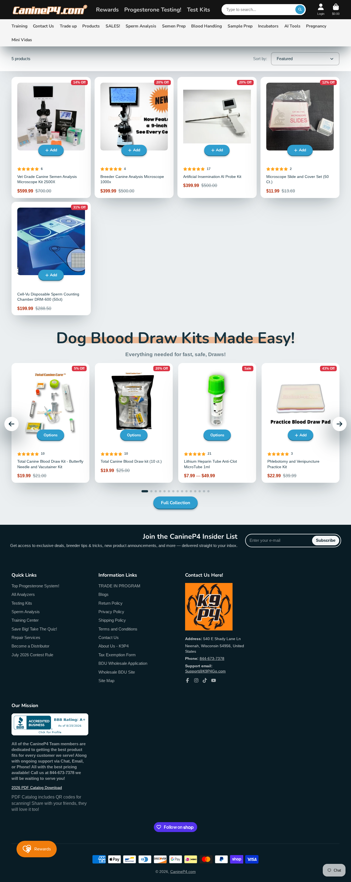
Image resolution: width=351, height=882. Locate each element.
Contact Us (43, 26)
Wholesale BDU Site (116, 672)
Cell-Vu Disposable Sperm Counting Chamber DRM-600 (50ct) (51, 259)
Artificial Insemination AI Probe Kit (217, 137)
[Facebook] (187, 680)
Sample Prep (240, 26)
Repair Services (26, 637)
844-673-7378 (212, 658)
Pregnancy (316, 26)
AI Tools (292, 26)
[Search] (300, 9)
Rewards (107, 9)
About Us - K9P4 (113, 646)
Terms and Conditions (117, 629)
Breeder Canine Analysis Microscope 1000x (134, 137)
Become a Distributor (30, 646)
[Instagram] (196, 680)
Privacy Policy (111, 611)
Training (19, 26)
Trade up (68, 26)
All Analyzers (23, 594)
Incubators (268, 26)
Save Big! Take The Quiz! (34, 629)
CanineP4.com (183, 871)
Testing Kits (22, 603)
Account (320, 9)
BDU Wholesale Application (122, 663)
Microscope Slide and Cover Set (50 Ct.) (300, 137)
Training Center (25, 620)
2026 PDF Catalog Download (37, 787)
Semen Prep (174, 26)
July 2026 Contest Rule (32, 654)
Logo (50, 9)
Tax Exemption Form (117, 654)
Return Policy (110, 603)
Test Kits (198, 9)
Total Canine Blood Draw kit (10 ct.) (134, 423)
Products (91, 26)
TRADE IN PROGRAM (119, 586)
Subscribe (325, 540)
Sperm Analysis (141, 26)
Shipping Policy (112, 620)
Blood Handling (206, 26)
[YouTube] (213, 680)
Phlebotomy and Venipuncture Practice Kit (300, 423)
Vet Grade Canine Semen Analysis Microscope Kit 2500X (51, 137)
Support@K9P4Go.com (205, 671)
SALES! (113, 26)
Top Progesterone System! (35, 586)
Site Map (106, 680)
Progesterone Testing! (152, 9)
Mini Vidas (22, 40)
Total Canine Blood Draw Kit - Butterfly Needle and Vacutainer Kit (50, 423)
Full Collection (175, 503)
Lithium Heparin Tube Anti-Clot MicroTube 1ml (217, 423)
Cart (335, 9)
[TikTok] (204, 680)
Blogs (103, 594)
